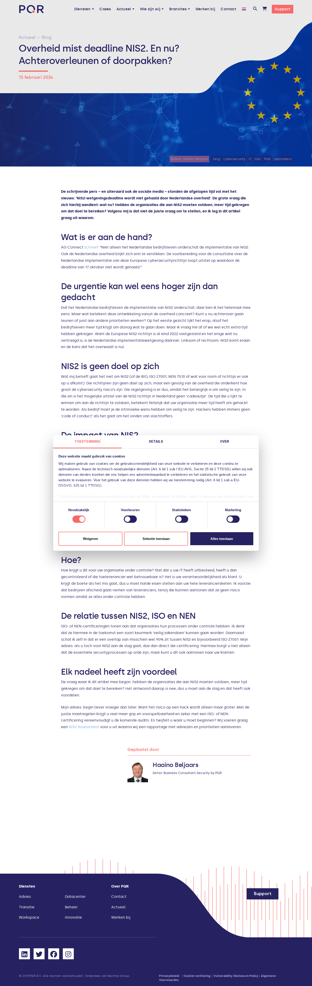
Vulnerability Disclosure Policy (236, 976)
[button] (255, 9)
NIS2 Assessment (84, 727)
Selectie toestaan (156, 538)
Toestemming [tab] (87, 441)
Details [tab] (156, 441)
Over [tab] (224, 441)
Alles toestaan (221, 538)
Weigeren (90, 538)
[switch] (130, 519)
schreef (91, 247)
